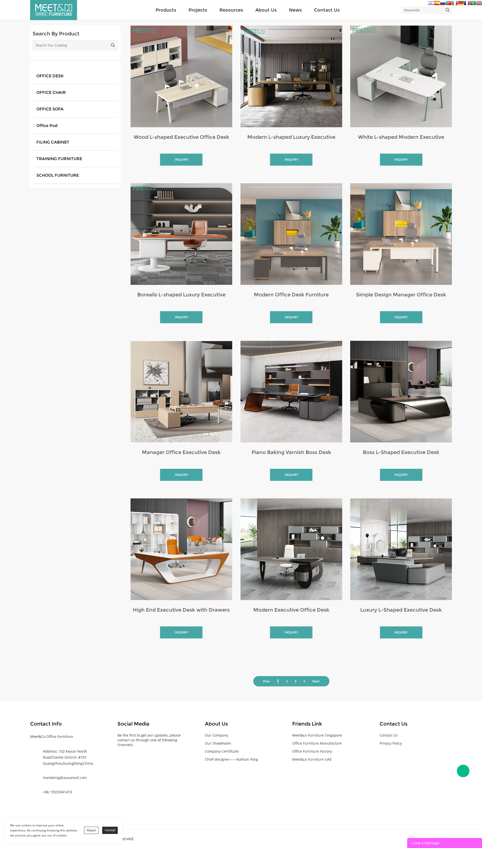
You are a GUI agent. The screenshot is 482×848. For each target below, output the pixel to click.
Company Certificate (222, 751)
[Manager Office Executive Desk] (181, 391)
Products (166, 10)
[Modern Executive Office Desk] (291, 549)
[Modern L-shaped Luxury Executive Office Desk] (291, 76)
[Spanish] (437, 4)
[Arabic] (473, 4)
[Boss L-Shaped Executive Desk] (401, 391)
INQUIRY (181, 159)
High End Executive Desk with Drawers (181, 610)
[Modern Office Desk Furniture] (291, 234)
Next (316, 681)
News (295, 10)
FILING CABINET (52, 142)
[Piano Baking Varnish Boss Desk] (291, 391)
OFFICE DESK (50, 76)
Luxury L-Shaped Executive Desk (401, 610)
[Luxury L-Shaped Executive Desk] (401, 549)
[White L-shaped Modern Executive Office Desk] (401, 76)
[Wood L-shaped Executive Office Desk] (181, 76)
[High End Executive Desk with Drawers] (181, 549)
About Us (266, 10)
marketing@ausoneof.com (65, 777)
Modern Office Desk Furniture (291, 295)
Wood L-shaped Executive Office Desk (181, 137)
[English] (479, 4)
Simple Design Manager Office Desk (401, 295)
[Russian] (443, 4)
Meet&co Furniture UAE (312, 759)
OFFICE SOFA (50, 109)
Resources (231, 10)
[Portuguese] (449, 4)
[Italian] (455, 4)
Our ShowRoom (218, 743)
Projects (198, 10)
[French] (467, 4)
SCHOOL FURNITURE (57, 175)
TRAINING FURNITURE (59, 158)
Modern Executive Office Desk (291, 610)
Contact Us (327, 10)
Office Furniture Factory (312, 751)
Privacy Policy (391, 743)
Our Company (216, 735)
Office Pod (46, 125)
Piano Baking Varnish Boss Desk (291, 452)
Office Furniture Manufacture (317, 743)
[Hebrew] (431, 4)
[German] (461, 4)
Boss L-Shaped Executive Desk (401, 452)
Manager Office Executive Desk (181, 452)
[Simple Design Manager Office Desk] (401, 234)
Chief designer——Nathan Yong (231, 759)
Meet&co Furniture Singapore (317, 735)
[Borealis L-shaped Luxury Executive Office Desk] (181, 234)
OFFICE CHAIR (51, 92)
